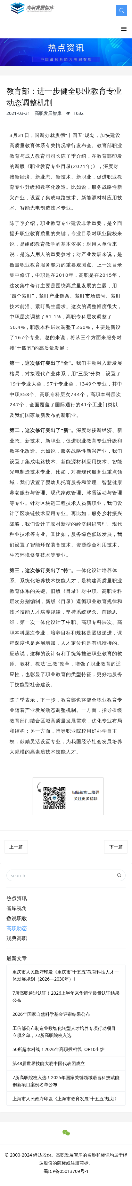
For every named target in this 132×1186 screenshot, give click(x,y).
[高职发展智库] (33, 11)
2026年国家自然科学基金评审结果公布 (51, 1014)
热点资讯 (16, 898)
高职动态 (16, 928)
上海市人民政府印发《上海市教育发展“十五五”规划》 (65, 1098)
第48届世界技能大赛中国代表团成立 (48, 1063)
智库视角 (16, 907)
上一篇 (16, 847)
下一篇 (116, 847)
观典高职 (16, 938)
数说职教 (16, 918)
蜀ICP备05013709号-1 (66, 1171)
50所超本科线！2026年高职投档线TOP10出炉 (58, 1049)
